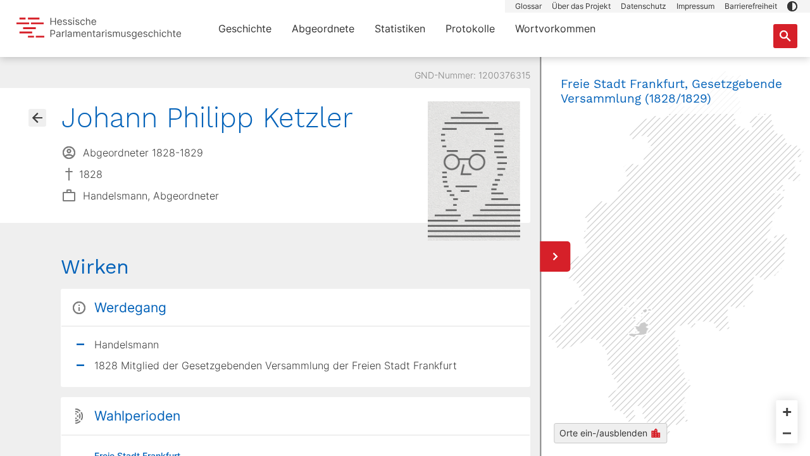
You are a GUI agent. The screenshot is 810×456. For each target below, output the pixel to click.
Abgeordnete (323, 28)
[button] (792, 6)
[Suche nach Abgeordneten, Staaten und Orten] (785, 36)
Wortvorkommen (555, 28)
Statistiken (400, 28)
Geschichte (244, 28)
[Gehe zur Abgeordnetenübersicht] (37, 118)
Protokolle (470, 28)
